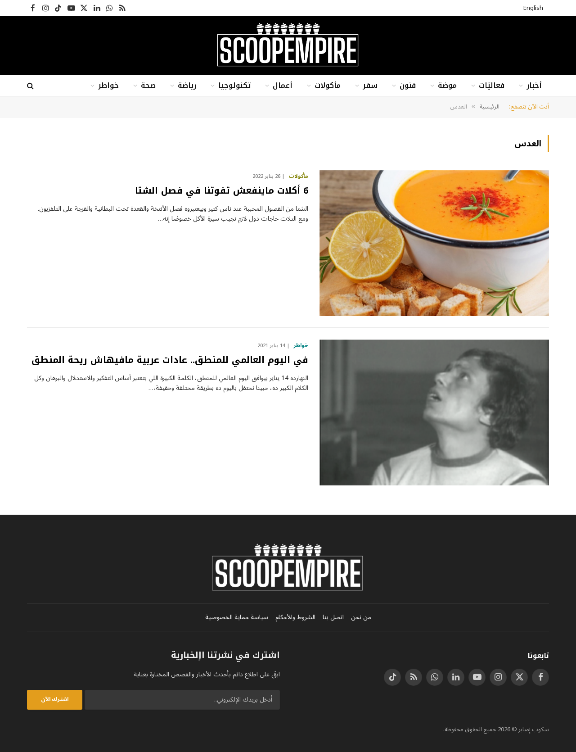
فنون (408, 85)
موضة (447, 85)
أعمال (282, 85)
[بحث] (31, 86)
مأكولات (328, 85)
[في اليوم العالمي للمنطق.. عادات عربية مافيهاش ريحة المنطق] (434, 412)
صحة (148, 85)
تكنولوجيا (234, 85)
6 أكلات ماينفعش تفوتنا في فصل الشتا (221, 191)
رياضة (187, 85)
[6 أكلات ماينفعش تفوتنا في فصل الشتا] (434, 243)
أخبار (534, 85)
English (533, 8)
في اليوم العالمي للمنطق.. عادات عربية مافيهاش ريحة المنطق (170, 360)
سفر (370, 85)
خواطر (108, 85)
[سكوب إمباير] (288, 45)
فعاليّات (491, 85)
